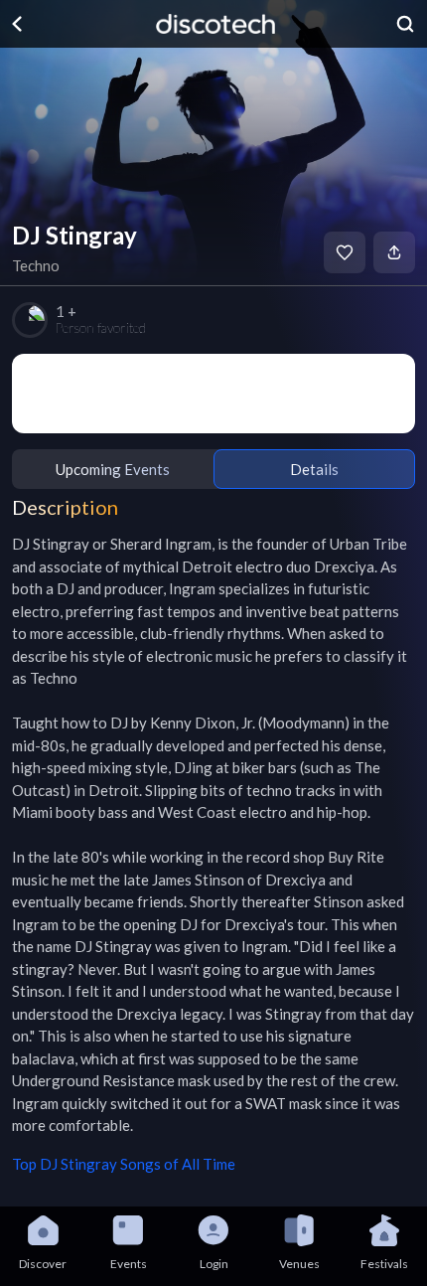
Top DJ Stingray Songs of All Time (123, 1164)
